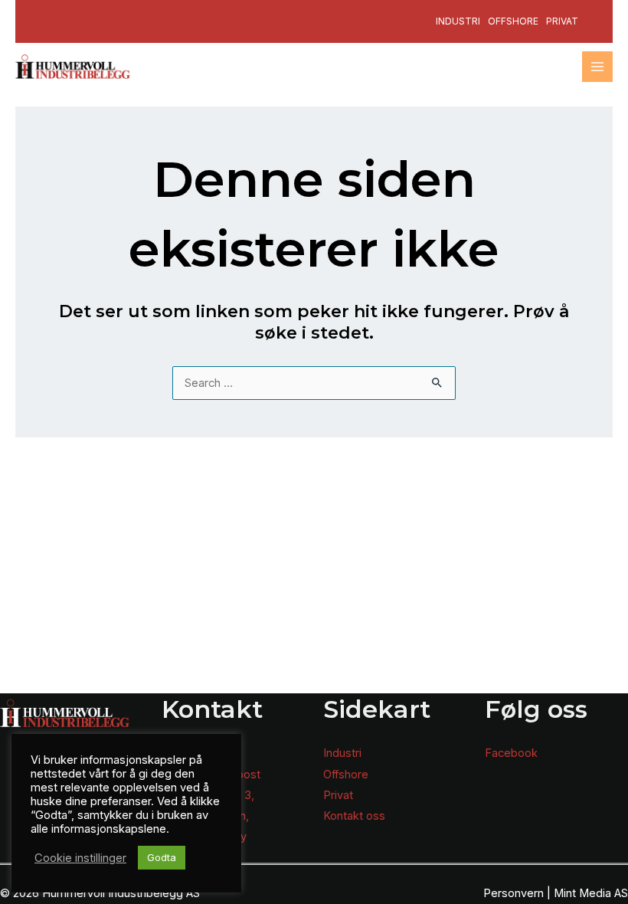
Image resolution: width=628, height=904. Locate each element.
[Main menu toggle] (597, 66)
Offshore (513, 21)
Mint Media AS (591, 893)
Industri (458, 21)
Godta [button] (161, 857)
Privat (562, 21)
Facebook (511, 753)
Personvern (513, 893)
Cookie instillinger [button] (80, 858)
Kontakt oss (354, 816)
